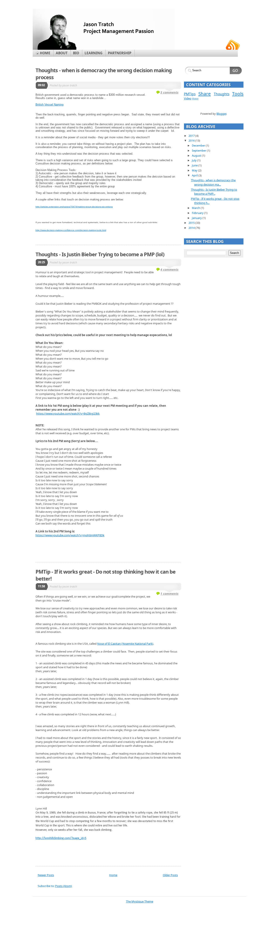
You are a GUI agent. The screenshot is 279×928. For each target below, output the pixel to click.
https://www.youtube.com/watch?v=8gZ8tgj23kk (68, 413)
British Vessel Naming (49, 104)
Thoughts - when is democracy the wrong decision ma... (213, 182)
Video (187, 98)
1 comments (169, 593)
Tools (237, 94)
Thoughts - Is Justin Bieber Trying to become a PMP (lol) (100, 254)
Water (195, 98)
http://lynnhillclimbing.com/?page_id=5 (61, 838)
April (195, 175)
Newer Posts (46, 875)
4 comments (169, 269)
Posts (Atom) (63, 886)
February (198, 213)
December (199, 145)
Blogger (221, 114)
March (196, 208)
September (199, 150)
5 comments (169, 92)
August (197, 155)
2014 (192, 228)
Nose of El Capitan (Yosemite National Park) (125, 644)
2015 (192, 223)
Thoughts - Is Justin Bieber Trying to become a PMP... (214, 192)
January (197, 218)
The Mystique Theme (139, 901)
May (195, 170)
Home (113, 875)
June (195, 165)
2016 (192, 140)
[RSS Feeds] (233, 45)
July (194, 160)
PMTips (190, 94)
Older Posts (170, 875)
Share (204, 94)
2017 (192, 136)
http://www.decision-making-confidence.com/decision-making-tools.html (71, 230)
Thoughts (221, 94)
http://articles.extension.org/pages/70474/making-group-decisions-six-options (74, 206)
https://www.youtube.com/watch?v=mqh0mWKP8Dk (70, 535)
